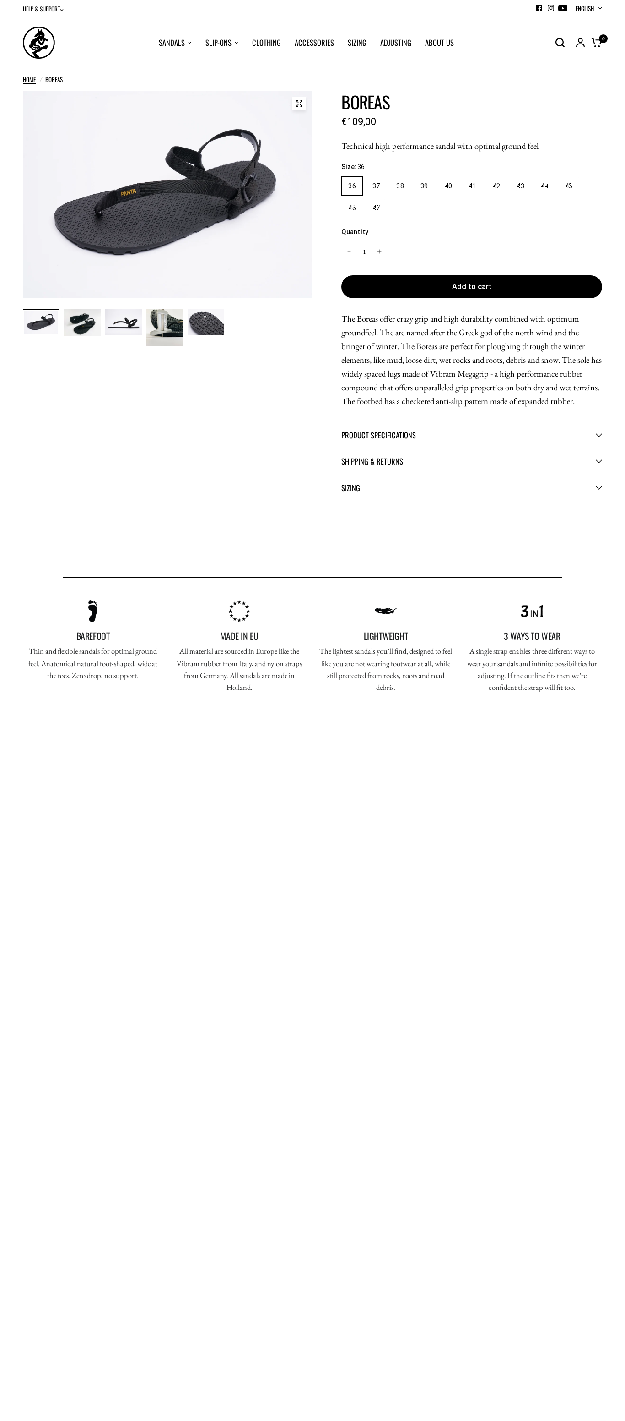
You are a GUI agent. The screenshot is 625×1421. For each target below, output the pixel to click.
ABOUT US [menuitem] (439, 42)
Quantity (354, 231)
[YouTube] (563, 8)
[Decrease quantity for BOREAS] (349, 251)
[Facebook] (539, 8)
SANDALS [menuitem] (172, 42)
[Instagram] (551, 8)
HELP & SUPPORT (41, 8)
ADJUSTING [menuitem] (395, 42)
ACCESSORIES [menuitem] (314, 42)
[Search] (560, 42)
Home (29, 79)
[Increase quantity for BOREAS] (379, 251)
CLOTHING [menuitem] (266, 42)
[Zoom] (299, 103)
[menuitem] (45, 9)
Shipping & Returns (372, 461)
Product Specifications (378, 435)
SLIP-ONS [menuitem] (218, 42)
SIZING (350, 487)
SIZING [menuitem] (357, 42)
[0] (594, 42)
